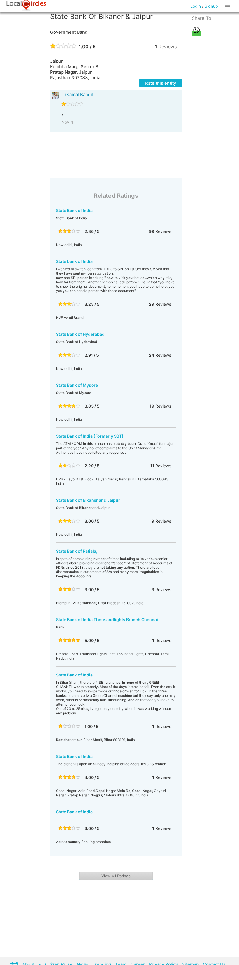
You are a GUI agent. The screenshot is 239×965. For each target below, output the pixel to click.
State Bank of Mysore (77, 385)
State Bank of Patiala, (76, 551)
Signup (211, 5)
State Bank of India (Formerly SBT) (90, 436)
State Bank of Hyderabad (80, 334)
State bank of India (74, 261)
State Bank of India (74, 210)
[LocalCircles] (26, 5)
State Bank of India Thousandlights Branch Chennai (107, 619)
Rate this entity (160, 83)
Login (195, 5)
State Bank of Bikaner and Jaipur (88, 500)
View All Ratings (116, 876)
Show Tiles (228, 6)
